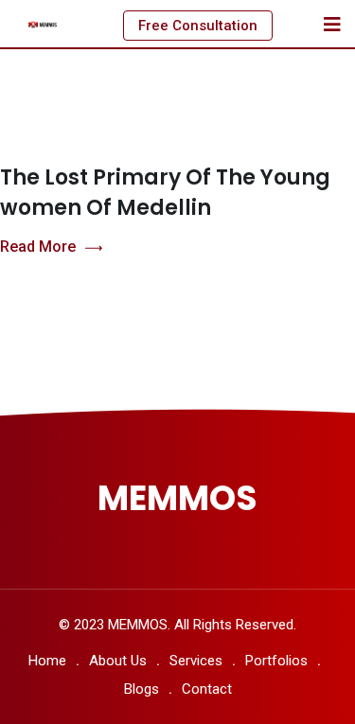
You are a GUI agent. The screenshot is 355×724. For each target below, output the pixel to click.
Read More (38, 247)
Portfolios (276, 660)
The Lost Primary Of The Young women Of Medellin (165, 192)
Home (47, 660)
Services (195, 660)
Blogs (141, 689)
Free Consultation (197, 25)
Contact (207, 689)
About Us (118, 660)
